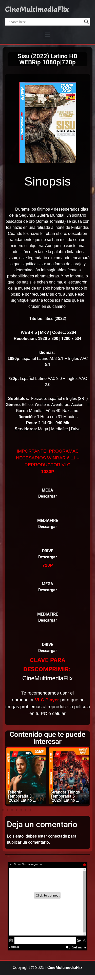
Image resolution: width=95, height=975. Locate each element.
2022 (60, 318)
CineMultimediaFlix (37, 9)
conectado (57, 836)
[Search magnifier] (86, 21)
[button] (47, 34)
